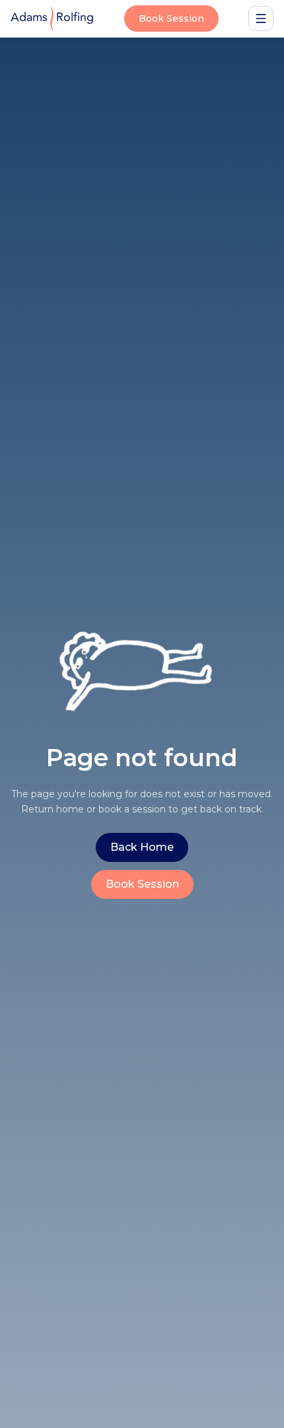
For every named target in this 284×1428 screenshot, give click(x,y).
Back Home (142, 847)
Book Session (171, 18)
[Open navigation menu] (260, 18)
